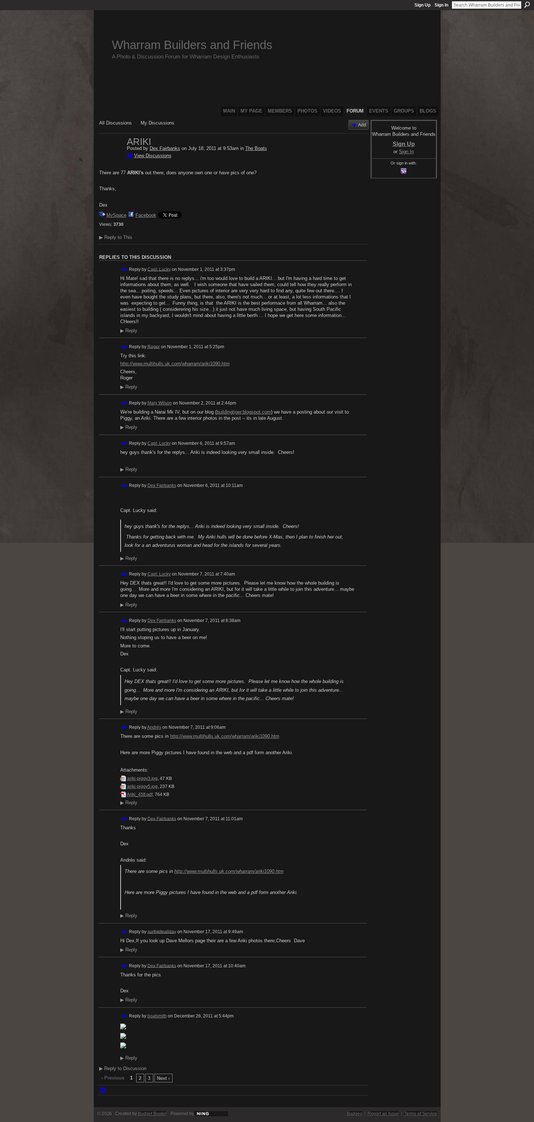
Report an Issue (383, 1113)
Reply (128, 330)
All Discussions (115, 123)
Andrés (154, 727)
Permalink (124, 269)
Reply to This (115, 237)
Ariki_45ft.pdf (140, 794)
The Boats (256, 148)
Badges (354, 1113)
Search (527, 4)
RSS (103, 1090)
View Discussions (152, 155)
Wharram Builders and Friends (192, 45)
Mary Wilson (159, 403)
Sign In (441, 5)
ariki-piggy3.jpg (142, 778)
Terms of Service (420, 1113)
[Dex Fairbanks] (110, 157)
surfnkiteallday (161, 931)
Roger (153, 346)
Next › (163, 1078)
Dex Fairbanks (165, 148)
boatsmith (157, 1016)
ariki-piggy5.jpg (142, 786)
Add (362, 124)
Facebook (145, 215)
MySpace (116, 215)
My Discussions (157, 123)
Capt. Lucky (159, 269)
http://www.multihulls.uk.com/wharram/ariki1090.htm (175, 363)
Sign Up (422, 5)
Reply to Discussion (122, 1068)
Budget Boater (152, 1113)
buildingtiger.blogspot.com (244, 412)
